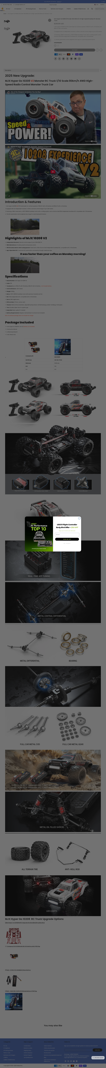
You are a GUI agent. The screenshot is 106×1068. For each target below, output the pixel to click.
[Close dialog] (79, 518)
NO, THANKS (67, 543)
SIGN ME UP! (67, 539)
